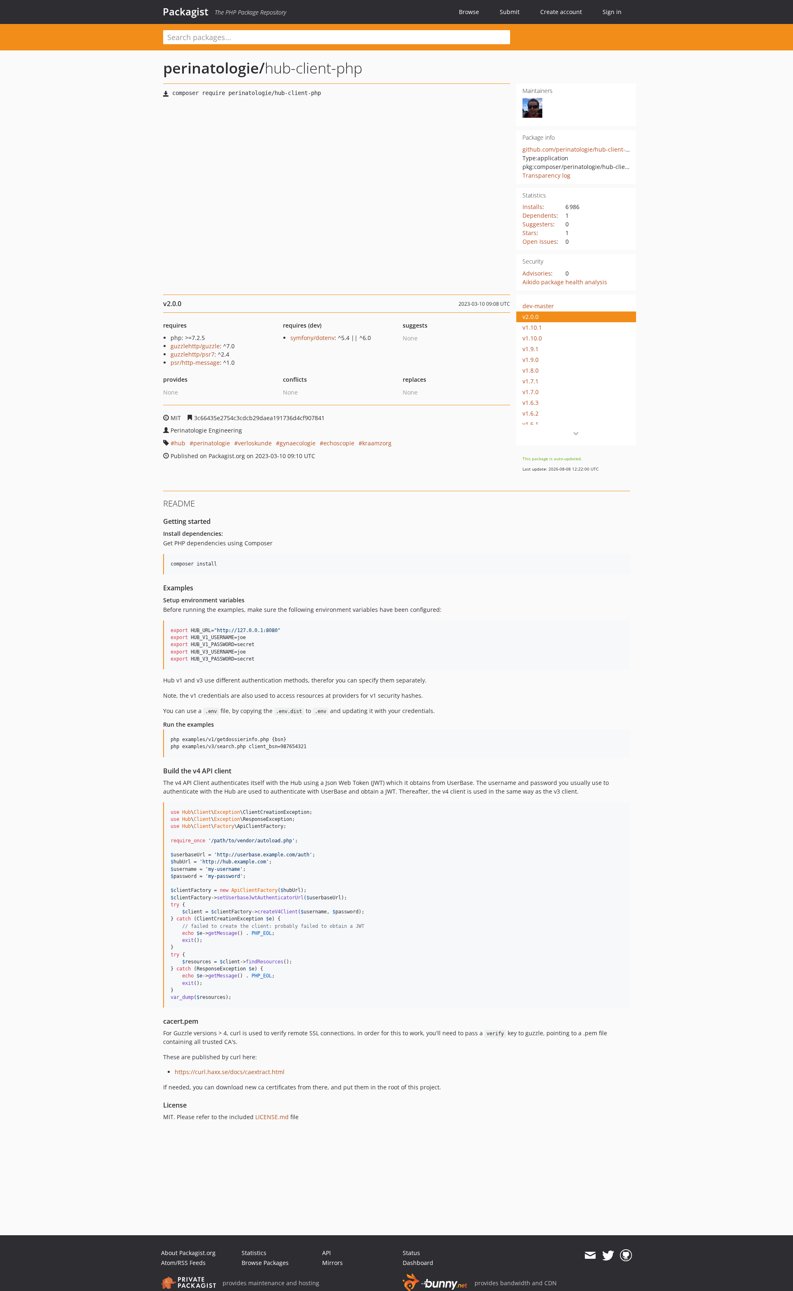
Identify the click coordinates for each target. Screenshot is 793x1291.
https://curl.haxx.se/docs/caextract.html (230, 1072)
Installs (532, 207)
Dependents (539, 215)
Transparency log (546, 175)
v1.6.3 (530, 403)
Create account (561, 12)
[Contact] (590, 1255)
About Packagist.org (188, 1253)
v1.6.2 (530, 413)
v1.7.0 (530, 392)
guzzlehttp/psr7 (192, 354)
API (326, 1253)
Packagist (186, 11)
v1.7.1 (530, 381)
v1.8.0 (530, 370)
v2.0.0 (530, 317)
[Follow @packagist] (608, 1255)
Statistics (254, 1253)
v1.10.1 (532, 327)
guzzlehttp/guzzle (195, 346)
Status (411, 1253)
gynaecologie (298, 443)
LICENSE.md (272, 1117)
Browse (469, 12)
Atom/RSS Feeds (183, 1263)
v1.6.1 (530, 424)
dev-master (538, 306)
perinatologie (211, 443)
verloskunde (255, 443)
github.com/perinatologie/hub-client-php (579, 149)
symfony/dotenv (312, 338)
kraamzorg (377, 443)
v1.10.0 (532, 338)
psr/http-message (195, 362)
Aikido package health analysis (564, 282)
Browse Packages (265, 1263)
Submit (510, 12)
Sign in (612, 12)
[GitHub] (626, 1255)
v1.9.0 (530, 360)
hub (179, 443)
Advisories (536, 273)
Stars (529, 233)
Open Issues (539, 241)
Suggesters (537, 224)
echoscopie (338, 443)
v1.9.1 (530, 349)
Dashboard (418, 1263)
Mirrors (332, 1263)
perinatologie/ (214, 68)
